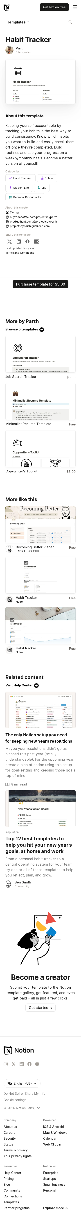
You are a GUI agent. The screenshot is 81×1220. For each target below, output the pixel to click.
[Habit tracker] (40, 625)
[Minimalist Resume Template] (40, 401)
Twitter (14, 212)
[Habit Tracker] (40, 575)
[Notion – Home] (7, 7)
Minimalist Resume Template (28, 424)
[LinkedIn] (18, 241)
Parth (20, 48)
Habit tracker (26, 648)
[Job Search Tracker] (40, 354)
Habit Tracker (26, 597)
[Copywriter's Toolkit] (40, 448)
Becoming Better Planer (35, 547)
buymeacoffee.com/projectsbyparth (33, 217)
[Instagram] (5, 1064)
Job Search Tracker (20, 376)
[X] (9, 241)
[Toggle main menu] (75, 7)
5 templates (23, 52)
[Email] (36, 241)
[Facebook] (27, 241)
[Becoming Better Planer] (40, 524)
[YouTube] (37, 1064)
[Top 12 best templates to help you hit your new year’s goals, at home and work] (40, 808)
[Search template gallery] (70, 22)
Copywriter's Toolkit (21, 471)
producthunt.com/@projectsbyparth (33, 221)
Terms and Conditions (19, 252)
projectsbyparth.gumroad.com (30, 226)
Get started (40, 1007)
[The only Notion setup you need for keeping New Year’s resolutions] (40, 710)
